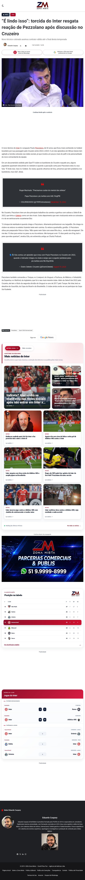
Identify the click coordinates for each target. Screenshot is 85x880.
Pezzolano (39, 148)
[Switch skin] (3, 6)
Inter (13, 14)
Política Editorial (31, 870)
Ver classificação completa (42, 644)
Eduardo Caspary (13, 45)
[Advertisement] (42, 129)
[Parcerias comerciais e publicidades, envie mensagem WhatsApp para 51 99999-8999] (42, 559)
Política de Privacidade (76, 870)
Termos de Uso (32, 875)
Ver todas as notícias (74, 525)
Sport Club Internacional (25, 330)
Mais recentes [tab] (27, 348)
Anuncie (40, 875)
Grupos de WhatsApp (51, 875)
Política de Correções (43, 870)
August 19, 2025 (59, 267)
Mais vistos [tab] (13, 348)
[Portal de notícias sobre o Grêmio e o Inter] (42, 6)
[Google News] (47, 337)
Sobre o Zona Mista (18, 870)
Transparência (56, 870)
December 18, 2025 (58, 202)
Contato (64, 870)
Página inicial (6, 870)
